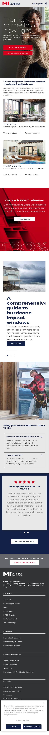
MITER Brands (9, 615)
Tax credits (7, 668)
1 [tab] (7, 355)
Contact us (7, 695)
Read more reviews (24, 541)
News (5, 607)
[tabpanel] (24, 306)
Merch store (8, 611)
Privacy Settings (22, 720)
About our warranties (11, 691)
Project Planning (10, 664)
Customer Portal (10, 619)
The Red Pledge (9, 623)
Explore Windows (17, 47)
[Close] (43, 702)
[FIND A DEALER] (46, 4)
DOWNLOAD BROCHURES (24, 562)
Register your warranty (12, 687)
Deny (13, 727)
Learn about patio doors (13, 642)
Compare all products (12, 645)
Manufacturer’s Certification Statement (19, 672)
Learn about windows (11, 638)
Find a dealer (24, 219)
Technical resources (11, 661)
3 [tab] (14, 355)
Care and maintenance (12, 699)
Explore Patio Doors (18, 53)
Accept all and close (32, 727)
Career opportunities (11, 604)
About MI (7, 600)
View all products (10, 133)
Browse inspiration (32, 133)
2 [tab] (11, 355)
